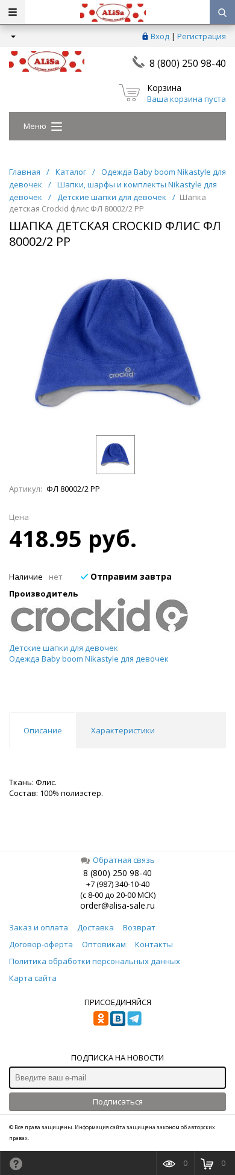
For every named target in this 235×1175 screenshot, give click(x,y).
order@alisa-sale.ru (117, 905)
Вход (160, 36)
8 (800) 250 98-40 (187, 63)
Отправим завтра (130, 576)
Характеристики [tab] (123, 730)
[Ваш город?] (12, 36)
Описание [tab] (43, 730)
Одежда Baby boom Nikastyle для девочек (89, 658)
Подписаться (118, 1101)
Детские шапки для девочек (63, 647)
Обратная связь (124, 859)
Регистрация (201, 36)
